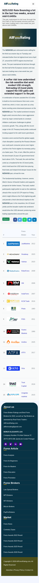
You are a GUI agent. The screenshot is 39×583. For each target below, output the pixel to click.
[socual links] (6, 444)
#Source (6, 219)
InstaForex (25, 294)
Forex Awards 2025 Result (13, 546)
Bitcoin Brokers (9, 506)
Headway (24, 254)
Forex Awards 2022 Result (13, 535)
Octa (23, 368)
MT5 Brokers (8, 495)
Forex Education (9, 472)
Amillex (24, 342)
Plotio (23, 309)
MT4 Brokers (8, 501)
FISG (23, 319)
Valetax (24, 262)
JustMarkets (25, 244)
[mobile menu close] (33, 3)
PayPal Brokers (9, 512)
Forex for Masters (10, 466)
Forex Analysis (9, 455)
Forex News (8, 524)
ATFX (23, 352)
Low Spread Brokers (11, 489)
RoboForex (25, 271)
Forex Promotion (9, 478)
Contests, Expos (9, 529)
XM (22, 283)
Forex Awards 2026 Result (13, 552)
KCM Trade (25, 301)
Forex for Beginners (11, 461)
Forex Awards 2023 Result (13, 541)
